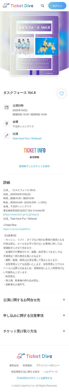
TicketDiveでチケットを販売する (34, 378)
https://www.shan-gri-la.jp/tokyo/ (21, 214)
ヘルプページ (51, 371)
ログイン (57, 5)
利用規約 (27, 365)
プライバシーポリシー (48, 365)
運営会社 (14, 365)
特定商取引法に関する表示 (25, 371)
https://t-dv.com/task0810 (16, 229)
